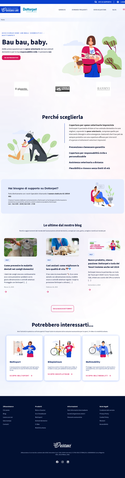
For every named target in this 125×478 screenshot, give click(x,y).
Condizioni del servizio (107, 410)
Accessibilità (104, 424)
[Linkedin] (67, 461)
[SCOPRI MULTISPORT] (31, 376)
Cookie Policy (104, 417)
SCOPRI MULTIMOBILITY (97, 376)
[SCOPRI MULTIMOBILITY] (110, 376)
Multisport (38, 417)
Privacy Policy (104, 414)
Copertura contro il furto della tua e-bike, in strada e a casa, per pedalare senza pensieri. (62, 368)
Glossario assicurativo (74, 417)
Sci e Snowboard (40, 414)
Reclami (102, 421)
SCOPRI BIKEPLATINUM (58, 374)
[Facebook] (57, 461)
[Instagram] (62, 461)
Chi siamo (6, 410)
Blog (4, 414)
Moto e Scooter (40, 410)
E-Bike (37, 424)
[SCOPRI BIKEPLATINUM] (71, 374)
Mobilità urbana (40, 428)
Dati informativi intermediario (77, 410)
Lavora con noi (8, 417)
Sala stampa (7, 421)
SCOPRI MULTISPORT (19, 376)
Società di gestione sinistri (76, 414)
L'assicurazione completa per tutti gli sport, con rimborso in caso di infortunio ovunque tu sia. (24, 368)
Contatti (6, 424)
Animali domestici (41, 421)
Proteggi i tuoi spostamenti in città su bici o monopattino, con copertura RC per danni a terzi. (100, 368)
